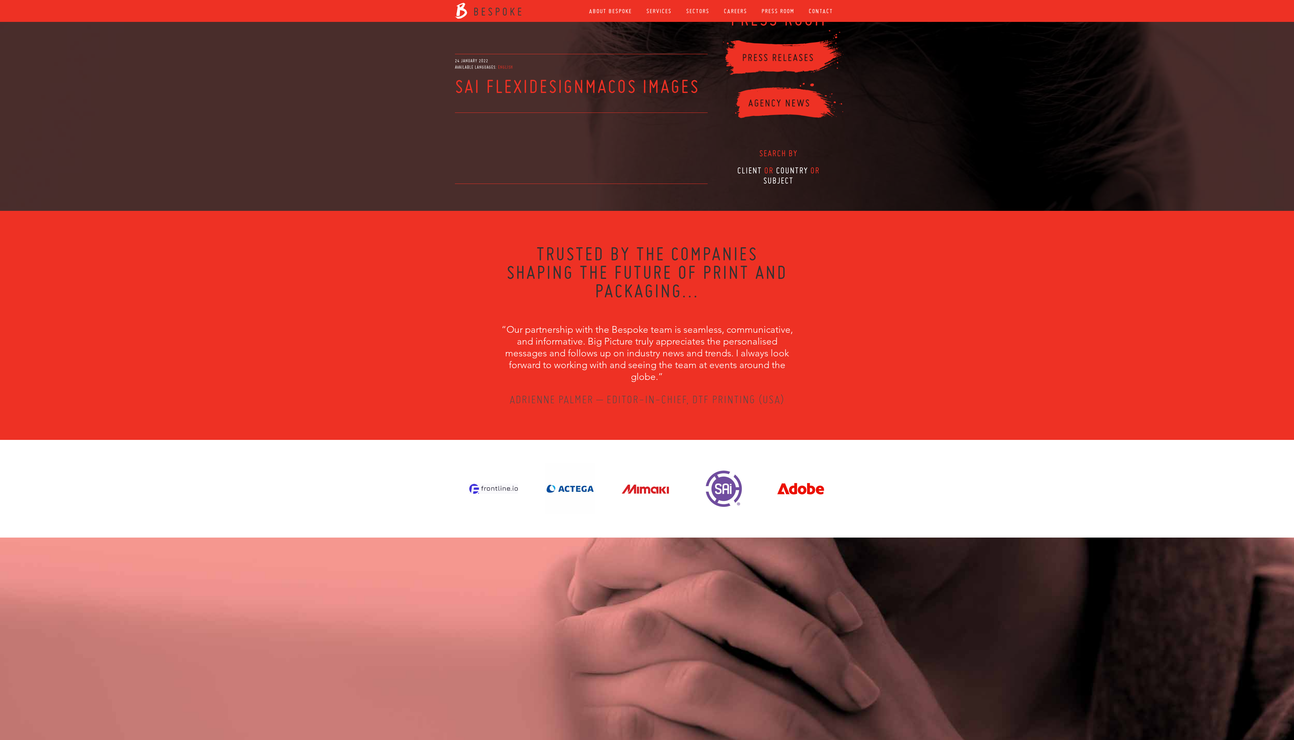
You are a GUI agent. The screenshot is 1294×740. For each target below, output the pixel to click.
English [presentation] (505, 67)
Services (659, 10)
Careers (735, 10)
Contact (821, 10)
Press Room (778, 10)
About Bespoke (610, 10)
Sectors (697, 10)
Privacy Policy (629, 703)
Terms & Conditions (659, 703)
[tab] (505, 67)
